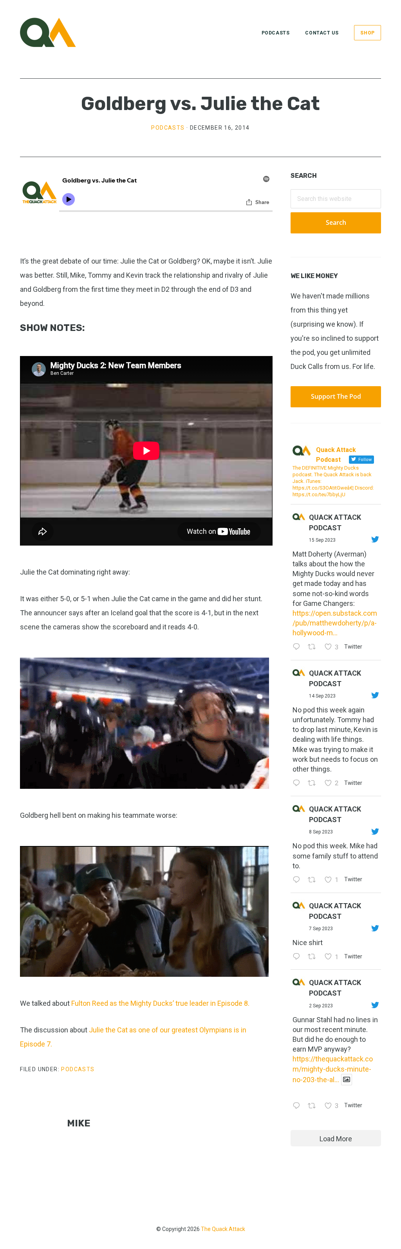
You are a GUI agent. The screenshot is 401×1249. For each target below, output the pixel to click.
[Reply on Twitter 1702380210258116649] (298, 783)
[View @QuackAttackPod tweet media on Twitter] (346, 1079)
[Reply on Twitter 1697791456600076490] (298, 1106)
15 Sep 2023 (322, 540)
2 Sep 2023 (321, 1006)
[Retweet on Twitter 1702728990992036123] (314, 647)
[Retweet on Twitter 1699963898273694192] (314, 880)
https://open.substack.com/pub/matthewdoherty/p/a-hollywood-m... (335, 623)
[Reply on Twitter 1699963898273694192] (298, 880)
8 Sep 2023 (321, 832)
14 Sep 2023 (322, 696)
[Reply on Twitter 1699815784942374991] (298, 957)
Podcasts (167, 128)
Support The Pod (336, 396)
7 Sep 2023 (321, 928)
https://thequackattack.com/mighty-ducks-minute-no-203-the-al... (333, 1069)
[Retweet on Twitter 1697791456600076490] (314, 1106)
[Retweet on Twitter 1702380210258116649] (314, 783)
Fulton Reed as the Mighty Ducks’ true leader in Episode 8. (161, 1003)
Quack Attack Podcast (335, 522)
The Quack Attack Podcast (59, 32)
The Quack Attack (223, 1229)
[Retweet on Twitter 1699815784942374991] (314, 957)
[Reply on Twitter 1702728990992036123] (298, 647)
